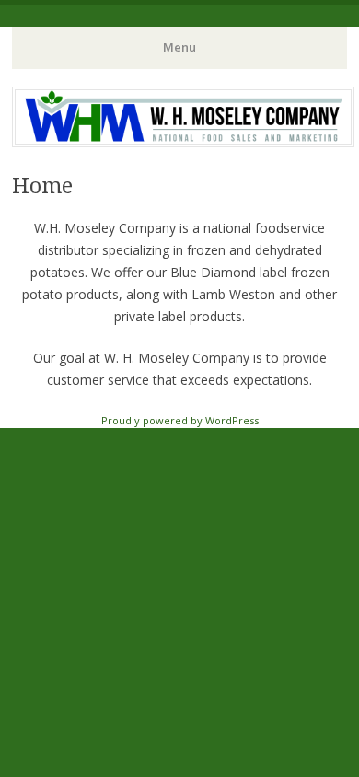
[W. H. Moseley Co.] (183, 142)
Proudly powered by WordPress (180, 420)
